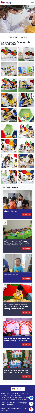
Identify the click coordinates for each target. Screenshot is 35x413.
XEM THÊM (26, 215)
